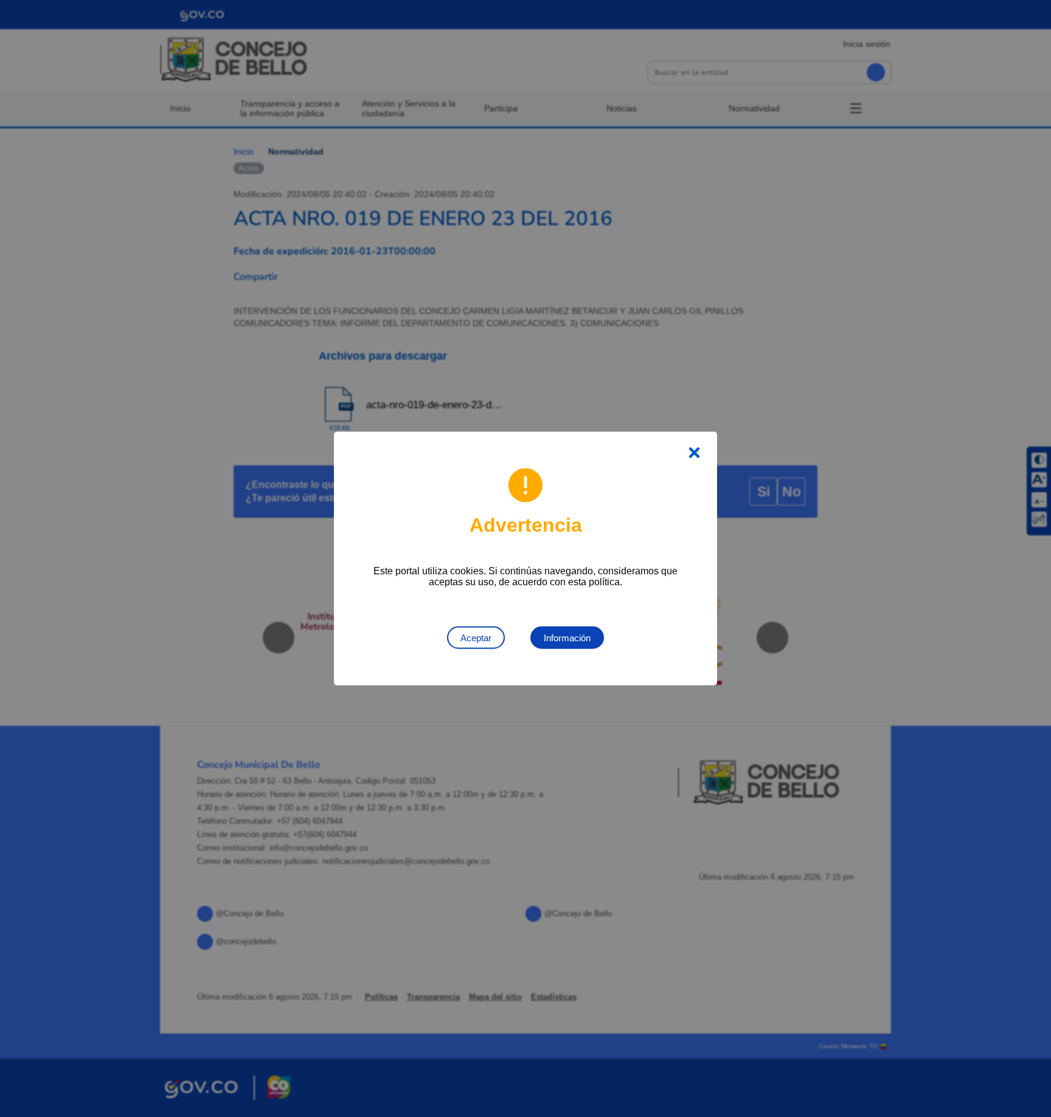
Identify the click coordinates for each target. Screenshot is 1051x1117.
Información (567, 638)
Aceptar (475, 638)
